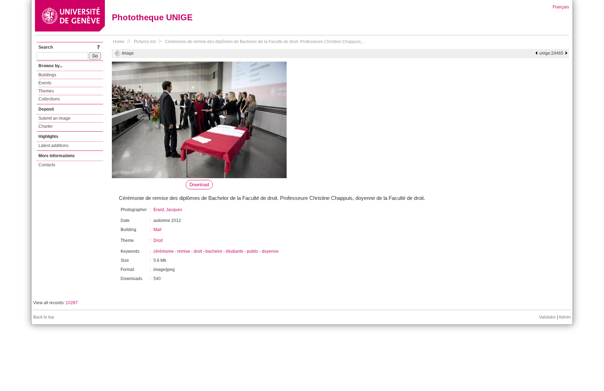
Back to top (43, 317)
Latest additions (53, 145)
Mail (157, 229)
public (252, 251)
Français (561, 7)
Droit (158, 240)
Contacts (46, 164)
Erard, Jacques (167, 209)
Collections (49, 99)
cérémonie (163, 251)
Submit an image (54, 118)
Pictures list (145, 41)
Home (118, 41)
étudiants (234, 251)
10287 (72, 302)
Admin (565, 317)
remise (183, 251)
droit (198, 251)
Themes (46, 91)
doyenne (270, 251)
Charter (45, 126)
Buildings (47, 74)
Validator (547, 317)
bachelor (214, 251)
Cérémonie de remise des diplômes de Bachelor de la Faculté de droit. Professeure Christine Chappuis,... (265, 41)
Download (199, 184)
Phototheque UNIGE (152, 17)
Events (44, 83)
